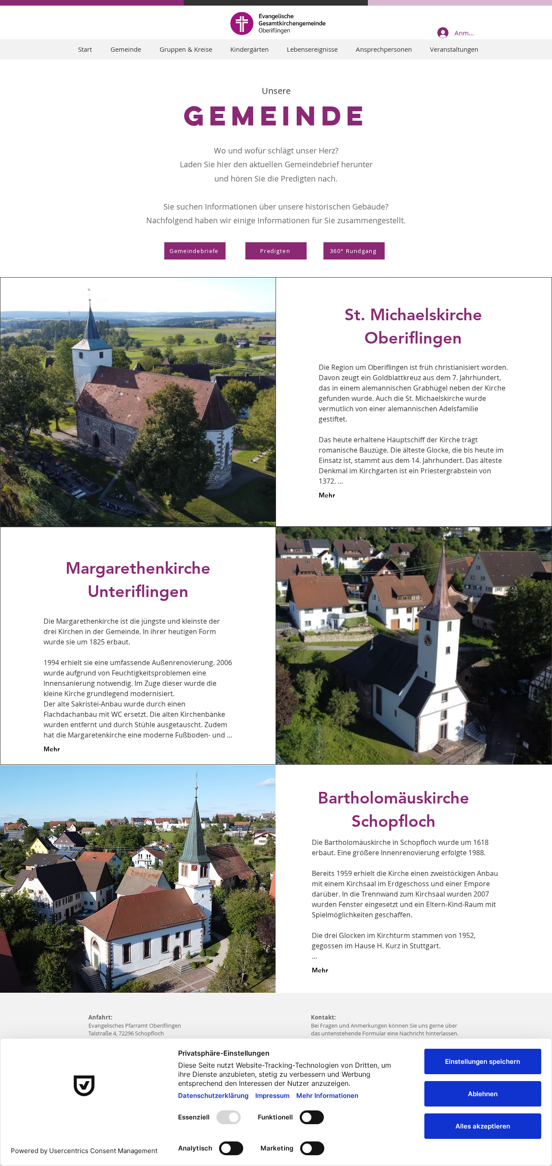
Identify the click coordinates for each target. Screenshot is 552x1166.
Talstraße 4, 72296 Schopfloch (126, 1033)
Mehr (327, 495)
